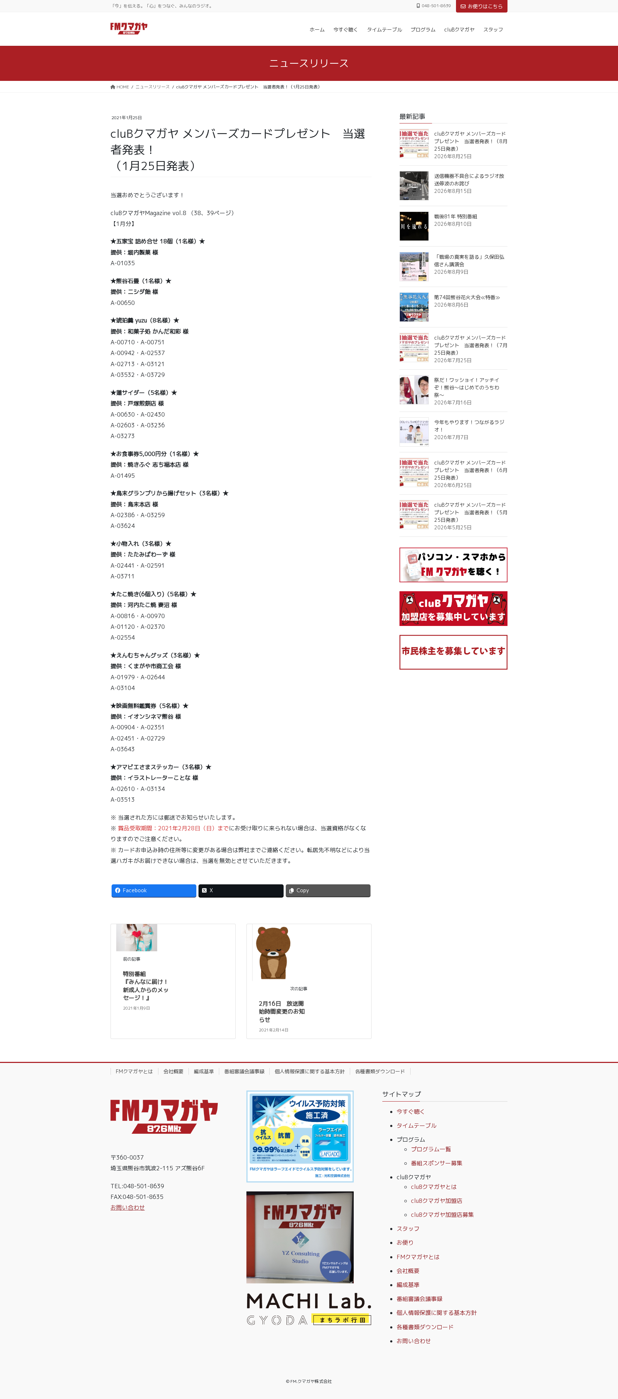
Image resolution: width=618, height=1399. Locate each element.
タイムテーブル (417, 1126)
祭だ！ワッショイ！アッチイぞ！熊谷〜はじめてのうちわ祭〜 (466, 387)
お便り (405, 1243)
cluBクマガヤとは (434, 1187)
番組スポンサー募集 (436, 1163)
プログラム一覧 (431, 1149)
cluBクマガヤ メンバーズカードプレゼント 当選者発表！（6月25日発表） (470, 470)
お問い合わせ (128, 1207)
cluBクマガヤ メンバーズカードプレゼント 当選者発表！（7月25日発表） (470, 345)
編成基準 (204, 1071)
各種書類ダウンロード (380, 1071)
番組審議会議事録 (244, 1071)
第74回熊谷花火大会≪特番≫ (467, 297)
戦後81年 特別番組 (455, 216)
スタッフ (408, 1229)
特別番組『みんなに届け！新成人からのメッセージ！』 (146, 986)
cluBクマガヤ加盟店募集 (442, 1215)
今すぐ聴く (411, 1112)
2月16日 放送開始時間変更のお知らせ (282, 1012)
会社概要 (173, 1071)
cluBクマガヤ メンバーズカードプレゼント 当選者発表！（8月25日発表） (470, 141)
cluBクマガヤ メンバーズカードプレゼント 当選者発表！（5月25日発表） (470, 512)
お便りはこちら (485, 6)
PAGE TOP (597, 1350)
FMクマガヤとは (134, 1071)
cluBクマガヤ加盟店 (436, 1201)
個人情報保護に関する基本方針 (310, 1071)
